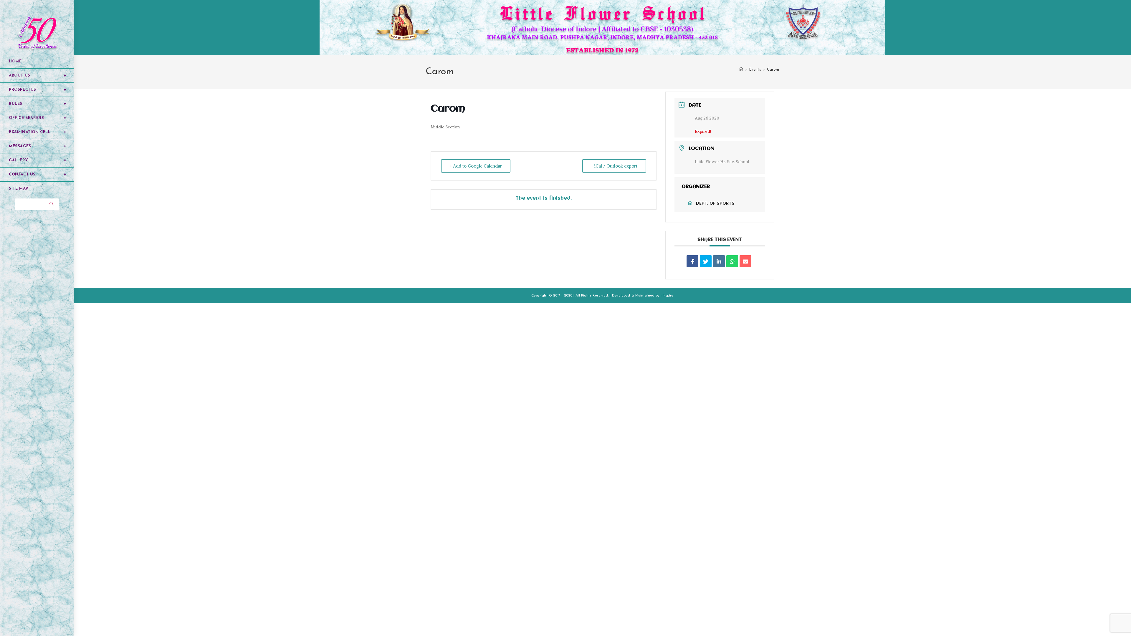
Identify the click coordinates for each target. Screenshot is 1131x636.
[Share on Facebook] (692, 261)
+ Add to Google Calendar (476, 166)
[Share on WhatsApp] (732, 261)
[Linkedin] (719, 261)
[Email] (745, 261)
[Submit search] (51, 204)
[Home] (741, 70)
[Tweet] (706, 261)
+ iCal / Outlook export (614, 166)
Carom (773, 70)
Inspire (668, 295)
